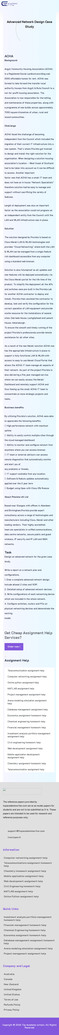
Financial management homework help (27, 727)
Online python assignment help (23, 682)
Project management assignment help (27, 694)
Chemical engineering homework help (26, 721)
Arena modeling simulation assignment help (27, 702)
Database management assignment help (28, 709)
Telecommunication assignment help (26, 670)
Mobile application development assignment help (24, 756)
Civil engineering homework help (24, 742)
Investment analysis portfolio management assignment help (29, 735)
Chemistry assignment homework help (27, 763)
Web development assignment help (25, 748)
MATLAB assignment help (21, 688)
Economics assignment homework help (27, 715)
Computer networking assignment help (27, 676)
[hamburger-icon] (50, 5)
